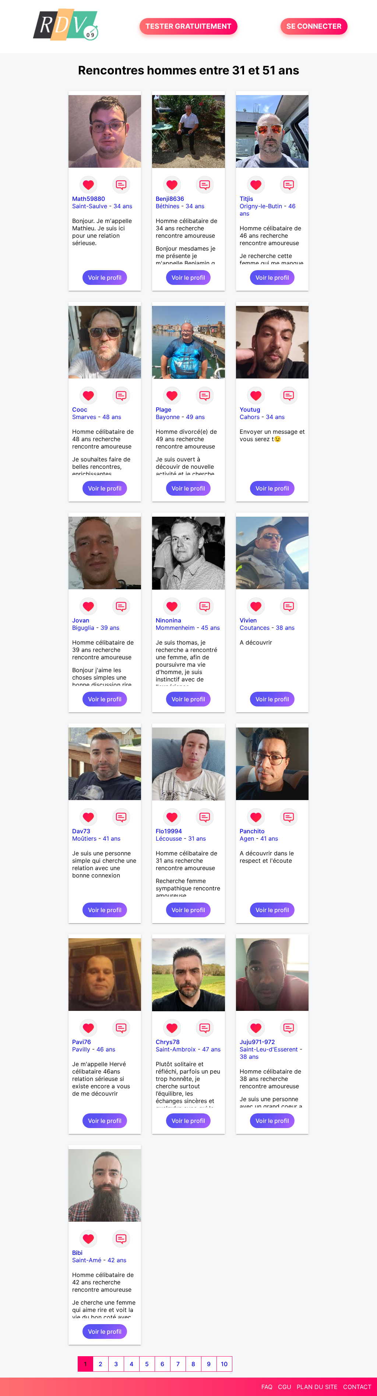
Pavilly (81, 1049)
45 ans (210, 627)
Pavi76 (81, 1042)
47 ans (211, 1049)
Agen (247, 838)
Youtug (250, 409)
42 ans (117, 1260)
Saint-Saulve (89, 206)
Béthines (167, 206)
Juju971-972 (257, 1042)
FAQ (266, 1386)
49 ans (195, 416)
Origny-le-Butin (261, 206)
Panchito (252, 831)
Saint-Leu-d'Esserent (269, 1049)
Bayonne (168, 416)
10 (224, 1364)
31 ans (197, 838)
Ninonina (168, 620)
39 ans (110, 627)
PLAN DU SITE (317, 1386)
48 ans (111, 416)
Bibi (77, 1252)
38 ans (285, 627)
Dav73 (81, 831)
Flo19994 (169, 831)
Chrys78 (168, 1042)
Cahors (250, 416)
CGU (284, 1386)
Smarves (84, 416)
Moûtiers (84, 838)
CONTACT (357, 1386)
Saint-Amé (86, 1260)
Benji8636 (170, 198)
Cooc (79, 409)
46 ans (105, 1049)
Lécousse (169, 838)
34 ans (122, 206)
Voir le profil (104, 277)
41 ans (111, 838)
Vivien (248, 620)
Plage (163, 409)
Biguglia (83, 627)
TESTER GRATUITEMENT (188, 26)
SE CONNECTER (314, 26)
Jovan (80, 620)
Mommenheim (175, 627)
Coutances (254, 627)
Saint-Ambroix (176, 1049)
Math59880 (88, 198)
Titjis (246, 198)
